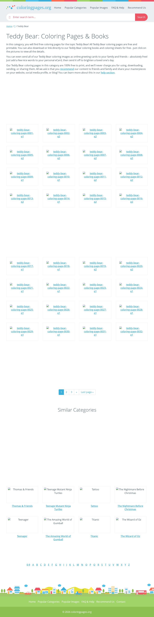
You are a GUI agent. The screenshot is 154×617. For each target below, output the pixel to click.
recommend (67, 69)
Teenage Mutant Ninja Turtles (58, 507)
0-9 (28, 564)
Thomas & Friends (22, 506)
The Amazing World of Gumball (58, 538)
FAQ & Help (117, 7)
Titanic (94, 536)
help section (108, 72)
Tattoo (94, 506)
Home (57, 7)
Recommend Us (137, 7)
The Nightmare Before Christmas (130, 507)
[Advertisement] (77, 101)
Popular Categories (75, 7)
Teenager (22, 536)
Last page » (87, 392)
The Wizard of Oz (130, 536)
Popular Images (99, 7)
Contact (121, 601)
